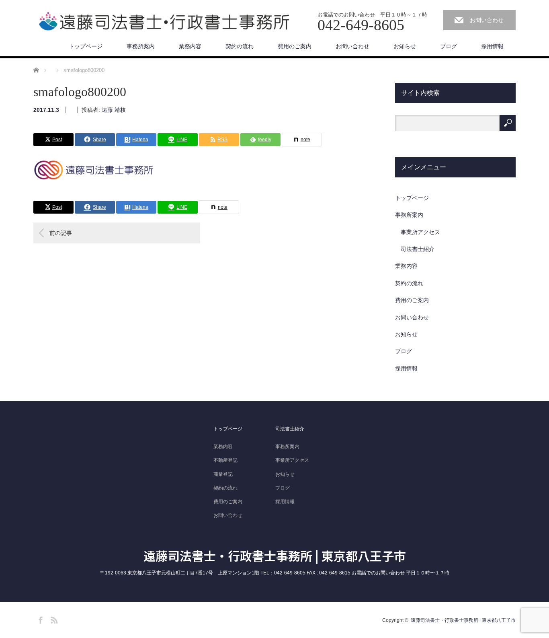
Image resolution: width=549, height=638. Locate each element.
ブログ (448, 46)
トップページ (85, 46)
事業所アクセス (420, 232)
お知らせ (404, 46)
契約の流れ (239, 46)
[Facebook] (39, 619)
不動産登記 (225, 460)
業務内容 (190, 46)
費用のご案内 (294, 46)
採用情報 (492, 46)
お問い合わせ (487, 20)
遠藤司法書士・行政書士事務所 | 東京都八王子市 (274, 555)
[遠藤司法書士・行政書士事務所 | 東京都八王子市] (164, 21)
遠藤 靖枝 (114, 110)
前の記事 (60, 233)
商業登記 (223, 474)
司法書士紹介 (417, 249)
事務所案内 (141, 46)
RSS (53, 619)
